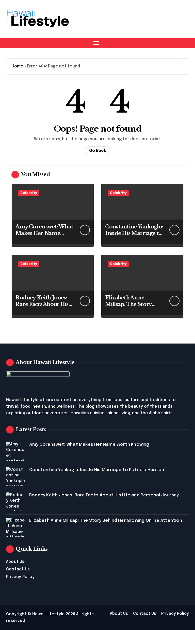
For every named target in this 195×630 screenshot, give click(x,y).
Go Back (97, 151)
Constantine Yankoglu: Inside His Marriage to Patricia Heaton (134, 233)
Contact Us (18, 569)
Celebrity (28, 193)
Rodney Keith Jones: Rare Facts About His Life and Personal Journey (104, 495)
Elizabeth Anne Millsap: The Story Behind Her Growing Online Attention (105, 520)
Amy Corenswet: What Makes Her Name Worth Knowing (44, 233)
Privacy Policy (20, 577)
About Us (15, 562)
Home (17, 66)
